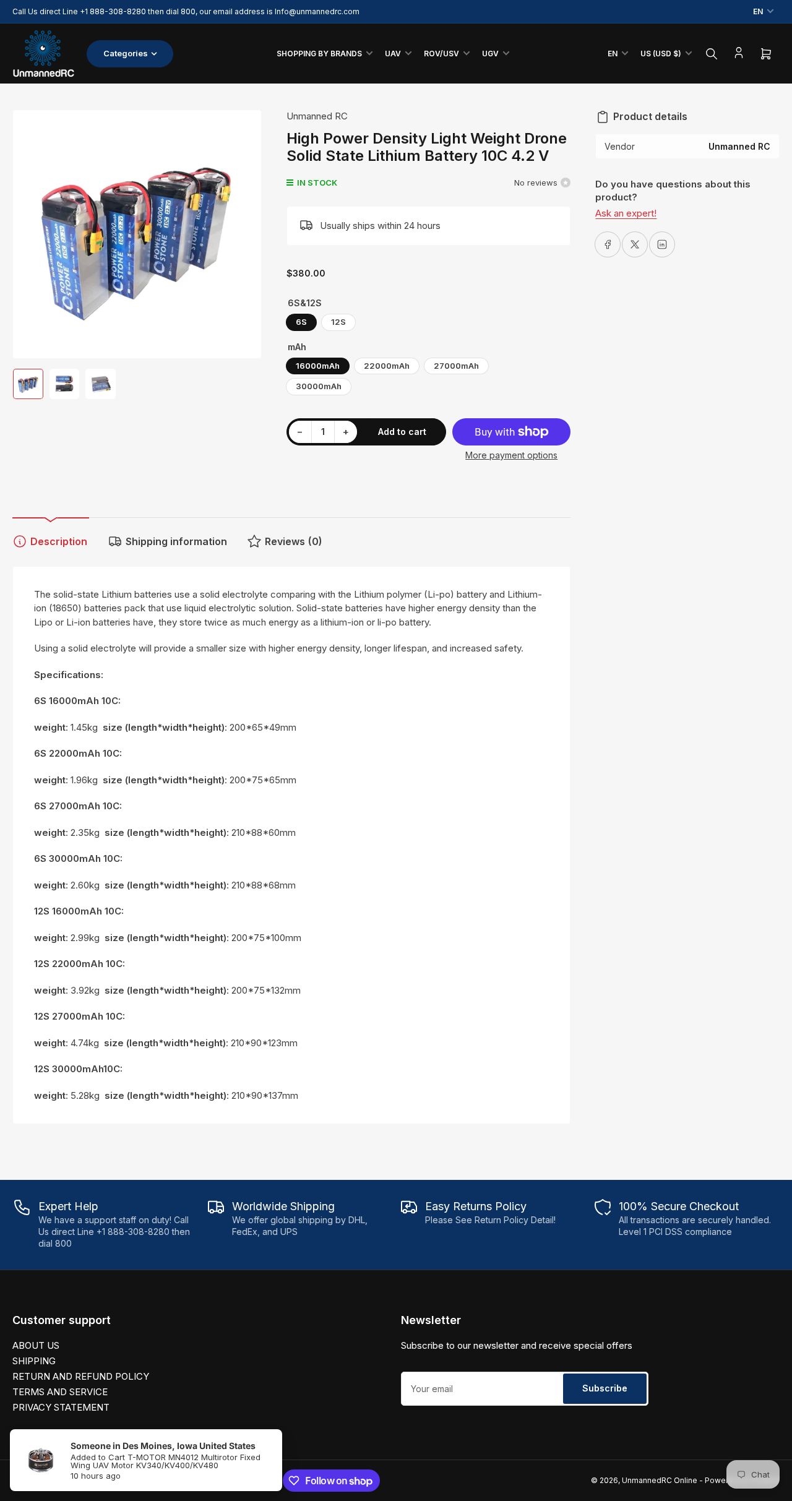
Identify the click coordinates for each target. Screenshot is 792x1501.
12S (338, 322)
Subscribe (604, 1388)
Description (58, 541)
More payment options (511, 455)
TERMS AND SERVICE (60, 1392)
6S (301, 322)
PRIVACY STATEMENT (61, 1407)
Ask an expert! (625, 213)
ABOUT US (35, 1345)
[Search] (711, 53)
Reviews (293, 541)
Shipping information (176, 541)
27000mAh (456, 366)
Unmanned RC (317, 116)
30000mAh (319, 386)
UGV (490, 53)
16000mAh (318, 366)
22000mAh (387, 366)
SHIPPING (34, 1361)
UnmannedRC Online (659, 1480)
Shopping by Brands (319, 53)
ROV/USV (441, 53)
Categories (125, 53)
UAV (393, 53)
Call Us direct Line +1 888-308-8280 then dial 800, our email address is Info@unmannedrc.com (185, 11)
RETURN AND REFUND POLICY (80, 1376)
